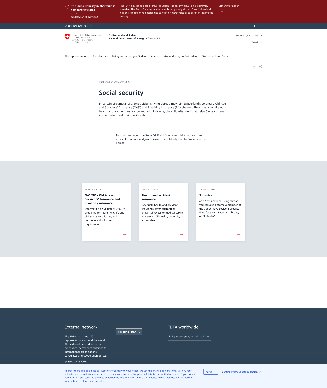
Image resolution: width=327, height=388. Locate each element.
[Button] (221, 10)
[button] (77, 56)
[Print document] (254, 66)
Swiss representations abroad (186, 336)
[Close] (268, 2)
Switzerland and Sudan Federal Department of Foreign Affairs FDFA (134, 37)
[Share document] (260, 66)
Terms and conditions (95, 381)
